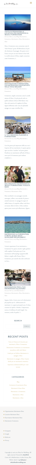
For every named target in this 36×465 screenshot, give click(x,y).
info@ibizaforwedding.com (18, 462)
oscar (7, 36)
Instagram (8, 431)
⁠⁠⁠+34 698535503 (22, 460)
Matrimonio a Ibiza (16, 39)
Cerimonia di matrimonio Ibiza (18, 385)
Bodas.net (7, 437)
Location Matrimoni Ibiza (12, 414)
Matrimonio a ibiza (18, 398)
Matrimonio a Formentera (18, 391)
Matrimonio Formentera (11, 421)
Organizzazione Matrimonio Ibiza (14, 411)
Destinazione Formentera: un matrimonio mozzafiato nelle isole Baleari (17, 85)
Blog (18, 36)
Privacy (7, 440)
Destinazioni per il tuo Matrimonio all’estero (15, 287)
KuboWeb (26, 455)
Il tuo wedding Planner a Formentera (16, 135)
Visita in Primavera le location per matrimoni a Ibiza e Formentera (16, 33)
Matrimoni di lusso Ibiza (18, 388)
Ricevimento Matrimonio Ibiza (13, 418)
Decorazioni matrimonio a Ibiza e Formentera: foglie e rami (17, 185)
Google (7, 434)
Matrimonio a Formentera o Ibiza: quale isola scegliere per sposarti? (17, 235)
